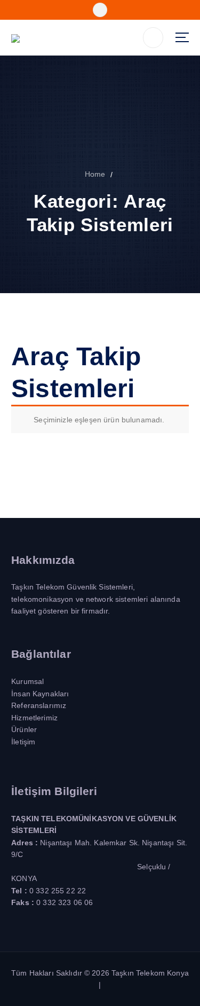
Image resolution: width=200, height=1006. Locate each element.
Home (95, 174)
